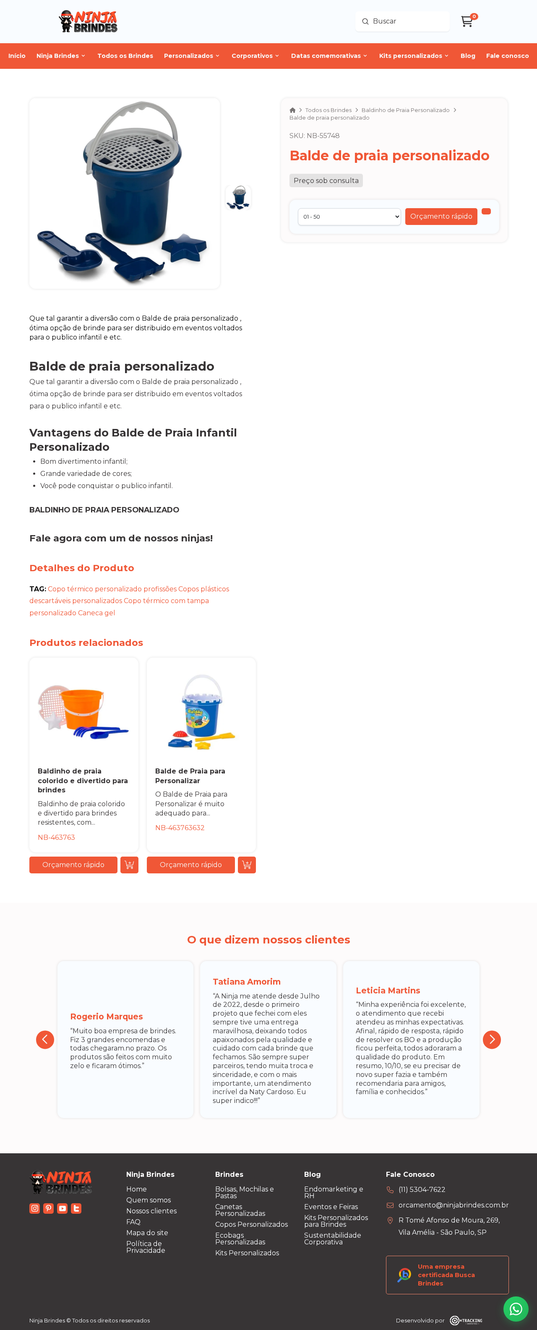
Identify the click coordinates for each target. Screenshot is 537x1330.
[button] (441, 216)
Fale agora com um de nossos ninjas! (121, 538)
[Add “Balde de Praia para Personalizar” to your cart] (247, 865)
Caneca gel (96, 613)
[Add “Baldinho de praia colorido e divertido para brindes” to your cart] (129, 865)
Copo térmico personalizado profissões (112, 589)
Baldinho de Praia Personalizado (104, 509)
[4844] (486, 211)
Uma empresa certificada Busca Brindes (446, 1275)
